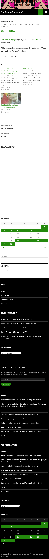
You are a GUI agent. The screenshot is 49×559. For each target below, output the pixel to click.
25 (18, 240)
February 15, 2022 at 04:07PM (17, 332)
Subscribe (6, 384)
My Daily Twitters (7, 127)
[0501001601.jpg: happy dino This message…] (11, 98)
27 (31, 240)
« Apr (4, 247)
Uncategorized (7, 21)
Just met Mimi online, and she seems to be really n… (20, 415)
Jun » (45, 247)
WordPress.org (6, 304)
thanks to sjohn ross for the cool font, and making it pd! (21, 431)
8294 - (3, 436)
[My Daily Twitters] (34, 76)
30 (4, 244)
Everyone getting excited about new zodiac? (17, 419)
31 (11, 244)
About (3, 395)
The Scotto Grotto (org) (12, 12)
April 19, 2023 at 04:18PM (11, 427)
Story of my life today (19, 328)
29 (44, 240)
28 (38, 240)
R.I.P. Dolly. (5, 491)
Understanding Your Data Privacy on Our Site (15, 554)
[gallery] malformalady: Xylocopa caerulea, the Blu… (20, 423)
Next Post (5, 135)
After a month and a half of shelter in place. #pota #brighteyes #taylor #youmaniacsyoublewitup (24, 405)
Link (4, 24)
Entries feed (5, 295)
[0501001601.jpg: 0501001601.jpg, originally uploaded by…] (12, 79)
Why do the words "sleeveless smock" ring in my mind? (21, 400)
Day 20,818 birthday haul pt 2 (23, 319)
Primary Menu (46, 12)
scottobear (25, 24)
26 (24, 240)
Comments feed (7, 300)
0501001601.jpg (8, 31)
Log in (3, 291)
